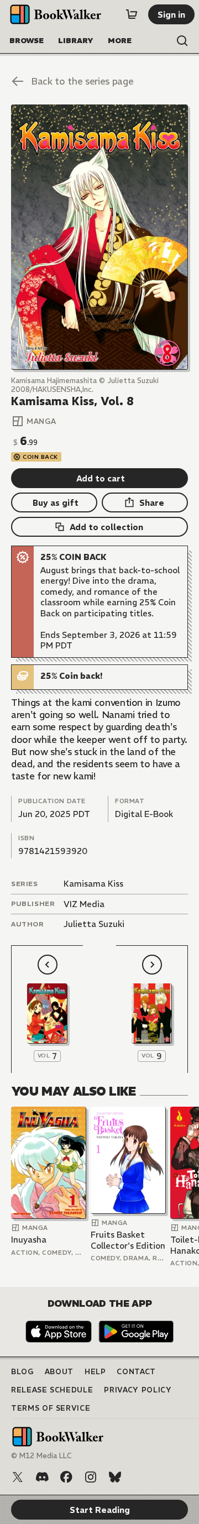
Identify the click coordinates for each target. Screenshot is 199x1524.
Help (95, 1371)
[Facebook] (66, 1477)
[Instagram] (90, 1477)
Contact (136, 1371)
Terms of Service (50, 1408)
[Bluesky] (115, 1477)
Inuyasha (28, 1239)
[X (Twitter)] (17, 1477)
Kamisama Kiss (93, 883)
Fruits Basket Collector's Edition (128, 1240)
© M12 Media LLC (41, 1455)
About (59, 1371)
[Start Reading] (99, 237)
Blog (22, 1371)
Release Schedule (52, 1390)
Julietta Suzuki (94, 924)
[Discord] (42, 1477)
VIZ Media (84, 904)
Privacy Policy (137, 1390)
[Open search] (182, 41)
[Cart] (131, 14)
